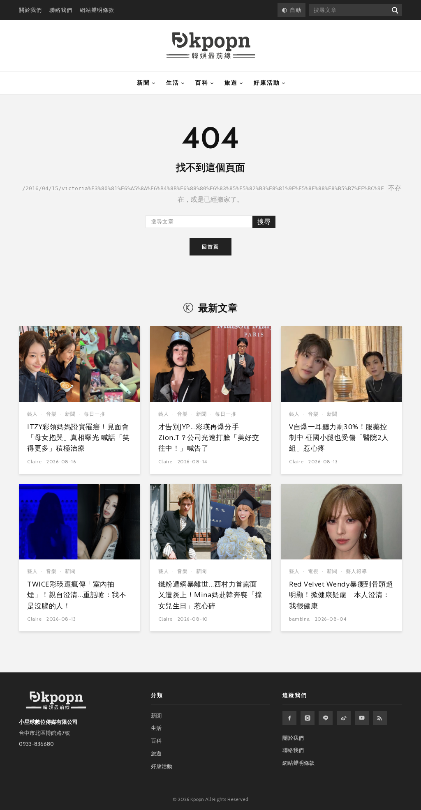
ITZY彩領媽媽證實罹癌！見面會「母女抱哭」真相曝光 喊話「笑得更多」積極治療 (78, 437)
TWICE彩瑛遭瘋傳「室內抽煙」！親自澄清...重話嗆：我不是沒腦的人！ (76, 594)
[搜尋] (394, 10)
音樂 (51, 414)
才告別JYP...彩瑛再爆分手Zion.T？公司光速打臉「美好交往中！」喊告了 (208, 437)
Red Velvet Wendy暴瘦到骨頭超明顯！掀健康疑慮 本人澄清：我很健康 (341, 594)
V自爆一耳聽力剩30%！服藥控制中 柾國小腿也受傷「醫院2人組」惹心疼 (339, 437)
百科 (201, 82)
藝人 (32, 414)
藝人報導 (356, 571)
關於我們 (30, 10)
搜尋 (264, 222)
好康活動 (267, 82)
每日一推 (94, 414)
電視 (313, 571)
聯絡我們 (60, 10)
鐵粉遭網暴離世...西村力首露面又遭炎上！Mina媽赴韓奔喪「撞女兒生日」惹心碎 (210, 594)
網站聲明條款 (97, 10)
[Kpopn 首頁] (210, 45)
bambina (299, 619)
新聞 (143, 82)
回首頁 (210, 247)
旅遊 (231, 82)
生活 (172, 82)
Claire (34, 461)
